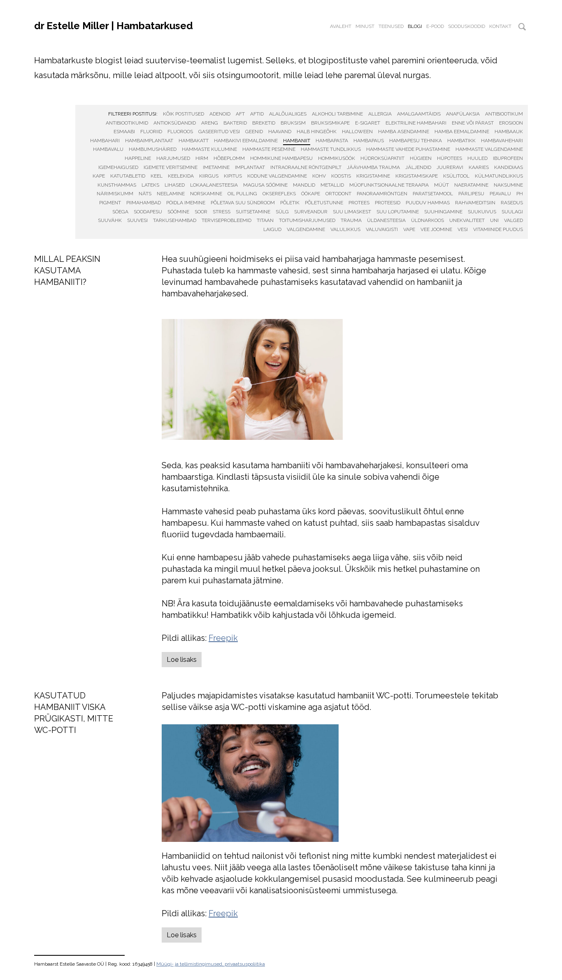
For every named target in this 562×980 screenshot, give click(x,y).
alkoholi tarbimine (337, 114)
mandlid (304, 185)
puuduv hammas (428, 203)
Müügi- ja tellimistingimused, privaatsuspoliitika (210, 964)
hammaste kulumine (209, 149)
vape (409, 229)
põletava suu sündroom (243, 203)
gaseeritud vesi (219, 131)
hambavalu (108, 149)
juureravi (450, 167)
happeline (138, 158)
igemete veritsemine (170, 167)
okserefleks (279, 193)
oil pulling (242, 193)
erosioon (511, 123)
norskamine (206, 193)
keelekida (181, 176)
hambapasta (332, 140)
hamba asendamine (403, 131)
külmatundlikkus (499, 176)
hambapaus (368, 140)
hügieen (421, 158)
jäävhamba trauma (373, 167)
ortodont (338, 193)
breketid (263, 123)
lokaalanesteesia (214, 185)
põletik (290, 203)
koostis (341, 176)
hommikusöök (336, 158)
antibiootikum (504, 114)
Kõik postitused (183, 114)
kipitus (233, 176)
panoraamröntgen (382, 193)
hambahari (105, 140)
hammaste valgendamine (489, 149)
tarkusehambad (174, 220)
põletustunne (324, 203)
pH (519, 193)
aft (240, 114)
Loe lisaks (182, 659)
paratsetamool (433, 193)
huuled (477, 158)
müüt (441, 185)
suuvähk (110, 220)
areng (209, 123)
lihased (175, 185)
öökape (310, 193)
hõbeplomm (229, 158)
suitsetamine (253, 212)
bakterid (235, 123)
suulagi (512, 212)
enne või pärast (473, 123)
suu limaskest (352, 212)
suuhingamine (443, 212)
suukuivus (482, 212)
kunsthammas (117, 185)
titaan (265, 220)
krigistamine (373, 176)
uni (494, 220)
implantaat (250, 167)
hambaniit (296, 140)
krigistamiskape (416, 176)
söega (120, 212)
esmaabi (124, 131)
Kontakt (500, 26)
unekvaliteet (467, 220)
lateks (150, 185)
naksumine (508, 185)
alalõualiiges (288, 114)
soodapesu (148, 212)
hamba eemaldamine (461, 131)
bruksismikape (330, 123)
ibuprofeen (508, 158)
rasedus (512, 203)
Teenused (391, 26)
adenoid (219, 114)
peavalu (500, 193)
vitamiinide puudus (498, 229)
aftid (257, 114)
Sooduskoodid (466, 26)
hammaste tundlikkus (331, 149)
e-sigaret (367, 123)
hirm (201, 158)
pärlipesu (471, 193)
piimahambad (143, 203)
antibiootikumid (127, 123)
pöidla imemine (185, 203)
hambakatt (194, 140)
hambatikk (461, 140)
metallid (332, 185)
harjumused (173, 158)
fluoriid (151, 131)
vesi (462, 229)
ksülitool (456, 176)
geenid (254, 131)
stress (221, 212)
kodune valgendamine (277, 176)
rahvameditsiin (475, 203)
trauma (351, 220)
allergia (380, 114)
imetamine (216, 167)
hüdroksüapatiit (382, 158)
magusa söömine (265, 185)
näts (145, 193)
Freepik (223, 638)
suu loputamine (397, 212)
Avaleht (340, 26)
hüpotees (449, 158)
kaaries (479, 167)
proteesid (387, 203)
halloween (357, 131)
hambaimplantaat (149, 140)
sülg (282, 212)
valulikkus (345, 229)
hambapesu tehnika (415, 140)
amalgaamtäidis (419, 114)
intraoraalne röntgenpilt (305, 167)
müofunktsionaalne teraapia (389, 185)
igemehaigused (118, 167)
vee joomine (436, 229)
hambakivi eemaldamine (246, 140)
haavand (279, 131)
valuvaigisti (382, 229)
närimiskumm (115, 193)
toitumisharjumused (307, 220)
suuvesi (137, 220)
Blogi (415, 26)
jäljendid (418, 167)
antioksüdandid (174, 123)
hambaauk (509, 131)
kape (99, 176)
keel (157, 176)
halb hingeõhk (317, 131)
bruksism (293, 123)
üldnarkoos (427, 220)
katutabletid (127, 176)
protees (358, 203)
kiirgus (208, 176)
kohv (319, 176)
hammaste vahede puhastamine (408, 149)
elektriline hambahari (416, 123)
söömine (178, 212)
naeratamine (471, 185)
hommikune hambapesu (281, 158)
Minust (364, 26)
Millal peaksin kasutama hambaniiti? (67, 270)
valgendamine (306, 229)
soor (201, 212)
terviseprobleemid (226, 220)
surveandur (310, 212)
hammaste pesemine (268, 149)
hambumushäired (152, 149)
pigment (110, 203)
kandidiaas (508, 167)
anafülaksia (463, 114)
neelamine (171, 193)
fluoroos (180, 131)
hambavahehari (502, 140)
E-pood (435, 26)
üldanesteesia (386, 220)
